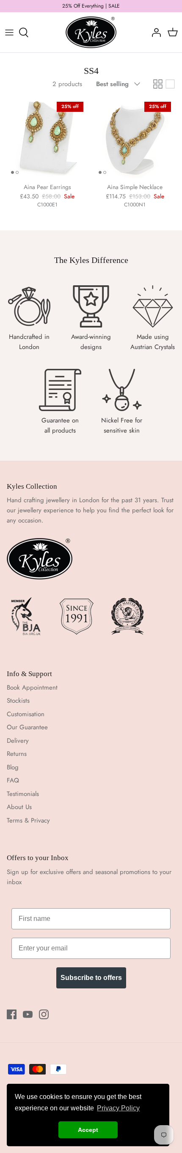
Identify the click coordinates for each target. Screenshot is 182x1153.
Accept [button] (88, 1129)
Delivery (18, 740)
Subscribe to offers (91, 977)
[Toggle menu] (9, 32)
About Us (19, 807)
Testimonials (23, 793)
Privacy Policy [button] (118, 1108)
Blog (13, 767)
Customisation (25, 714)
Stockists (18, 700)
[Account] (154, 32)
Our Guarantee (27, 727)
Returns (17, 753)
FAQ (13, 780)
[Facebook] (12, 1014)
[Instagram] (44, 1014)
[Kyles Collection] (91, 32)
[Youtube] (28, 1014)
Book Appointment (32, 687)
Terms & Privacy (28, 820)
